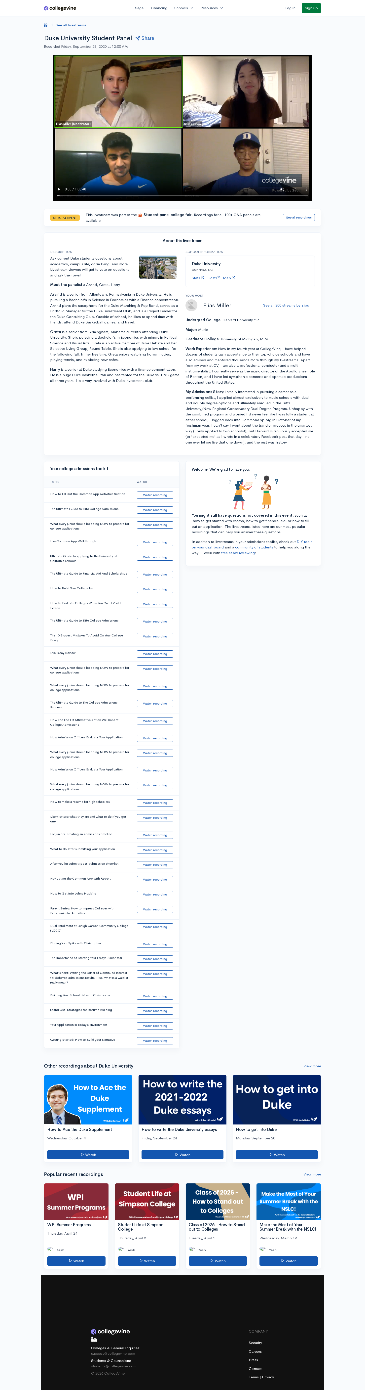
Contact (255, 1368)
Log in (290, 7)
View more (312, 1066)
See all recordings (299, 217)
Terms (254, 1377)
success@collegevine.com (113, 1353)
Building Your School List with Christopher (80, 995)
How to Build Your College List (72, 588)
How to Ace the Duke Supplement (79, 1129)
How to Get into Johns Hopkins (73, 893)
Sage (139, 7)
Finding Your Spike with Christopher (75, 943)
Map (227, 277)
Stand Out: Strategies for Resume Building (81, 1010)
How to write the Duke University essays (179, 1129)
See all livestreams (71, 25)
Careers (255, 1351)
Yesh (60, 1250)
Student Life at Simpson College (140, 1227)
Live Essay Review (62, 653)
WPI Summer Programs (69, 1224)
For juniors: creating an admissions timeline (81, 834)
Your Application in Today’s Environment (78, 1025)
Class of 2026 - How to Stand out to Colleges (217, 1227)
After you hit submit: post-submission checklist (84, 863)
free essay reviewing (238, 552)
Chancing (159, 7)
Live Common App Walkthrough (73, 541)
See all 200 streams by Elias (286, 305)
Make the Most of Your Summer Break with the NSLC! (287, 1227)
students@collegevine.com (113, 1366)
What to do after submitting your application (82, 849)
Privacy (268, 1377)
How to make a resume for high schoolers (80, 802)
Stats (196, 277)
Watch (90, 1154)
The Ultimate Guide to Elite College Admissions (84, 509)
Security (255, 1342)
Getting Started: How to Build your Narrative (82, 1039)
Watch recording (155, 495)
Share (148, 38)
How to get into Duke (256, 1129)
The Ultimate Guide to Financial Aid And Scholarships (88, 573)
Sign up (311, 7)
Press (253, 1359)
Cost (212, 277)
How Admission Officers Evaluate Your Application (86, 737)
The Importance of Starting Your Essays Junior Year (86, 958)
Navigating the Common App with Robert (80, 878)
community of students (254, 547)
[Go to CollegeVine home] (60, 8)
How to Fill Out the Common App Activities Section (87, 494)
